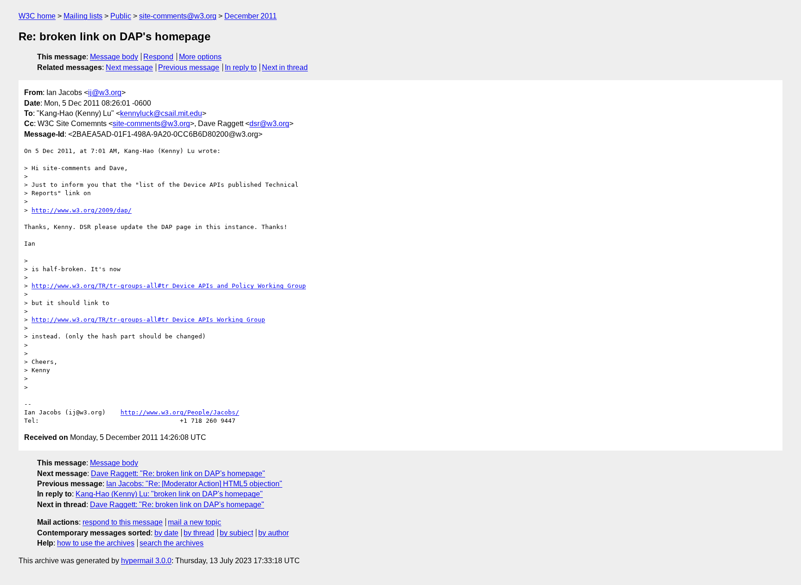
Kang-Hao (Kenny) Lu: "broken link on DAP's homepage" (169, 494)
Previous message (188, 67)
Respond (158, 57)
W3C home (37, 16)
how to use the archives (95, 543)
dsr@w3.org (269, 123)
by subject (236, 533)
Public (120, 16)
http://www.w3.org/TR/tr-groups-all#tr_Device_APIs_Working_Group (148, 319)
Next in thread (285, 67)
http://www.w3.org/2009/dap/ (82, 210)
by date (166, 533)
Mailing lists (83, 16)
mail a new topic (194, 522)
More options (200, 57)
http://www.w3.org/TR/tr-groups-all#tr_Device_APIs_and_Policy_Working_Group (169, 285)
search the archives (171, 543)
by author (273, 533)
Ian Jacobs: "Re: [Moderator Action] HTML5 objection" (194, 484)
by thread (199, 533)
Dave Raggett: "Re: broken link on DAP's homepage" (178, 473)
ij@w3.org (104, 92)
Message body (114, 57)
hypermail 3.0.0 (146, 561)
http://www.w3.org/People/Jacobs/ (180, 412)
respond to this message (123, 522)
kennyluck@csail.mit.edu (161, 113)
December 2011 (250, 16)
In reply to (241, 67)
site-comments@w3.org (177, 16)
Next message (129, 67)
